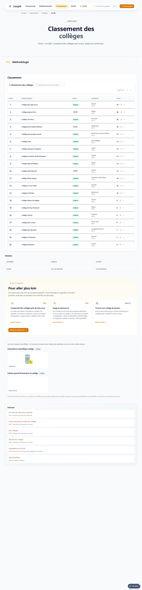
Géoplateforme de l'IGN (17, 448)
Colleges (45, 13)
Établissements (45, 6)
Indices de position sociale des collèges (22, 421)
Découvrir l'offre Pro (17, 330)
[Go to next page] (131, 90)
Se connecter (128, 6)
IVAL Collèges (13, 431)
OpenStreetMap (14, 457)
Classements (61, 6)
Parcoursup (30, 6)
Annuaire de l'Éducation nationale (20, 412)
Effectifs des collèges (16, 440)
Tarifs (84, 6)
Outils (73, 6)
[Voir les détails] (124, 105)
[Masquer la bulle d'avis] (140, 584)
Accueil (23, 13)
